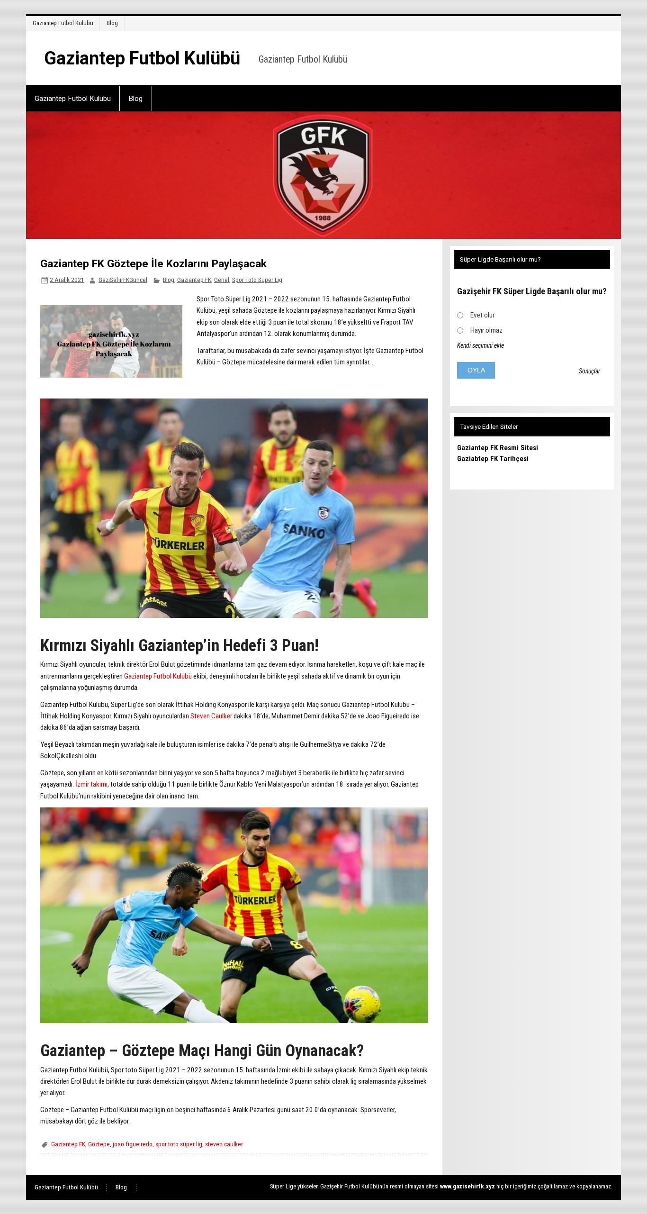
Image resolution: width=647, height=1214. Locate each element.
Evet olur (482, 315)
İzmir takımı (91, 784)
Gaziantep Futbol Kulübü (63, 23)
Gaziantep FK (194, 279)
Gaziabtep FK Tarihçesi (493, 458)
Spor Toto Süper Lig (257, 279)
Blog (112, 23)
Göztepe (99, 1144)
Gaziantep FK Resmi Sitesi (497, 448)
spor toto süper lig (178, 1144)
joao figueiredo (133, 1144)
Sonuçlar (589, 371)
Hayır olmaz (486, 330)
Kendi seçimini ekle (480, 345)
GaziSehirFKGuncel (123, 279)
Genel (221, 279)
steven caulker (224, 1144)
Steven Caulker (211, 716)
